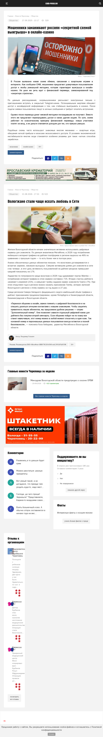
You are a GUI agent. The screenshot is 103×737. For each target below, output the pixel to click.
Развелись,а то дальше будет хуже (30, 462)
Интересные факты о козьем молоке (74, 512)
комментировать (16, 152)
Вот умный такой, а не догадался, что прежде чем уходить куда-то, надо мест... (30, 484)
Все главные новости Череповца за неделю (51, 396)
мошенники (14, 147)
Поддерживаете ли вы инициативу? (71, 459)
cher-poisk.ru (51, 3)
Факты (61, 505)
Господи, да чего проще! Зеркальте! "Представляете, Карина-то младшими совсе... (30, 497)
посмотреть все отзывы (14, 698)
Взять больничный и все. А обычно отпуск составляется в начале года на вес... (30, 510)
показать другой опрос (76, 490)
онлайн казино (28, 147)
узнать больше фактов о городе (76, 521)
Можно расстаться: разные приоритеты (29, 472)
